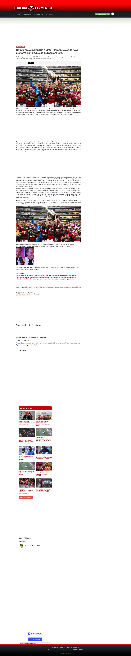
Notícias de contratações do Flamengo (28, 294)
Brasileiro (22, 541)
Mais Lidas (37, 14)
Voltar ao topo (66, 653)
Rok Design (63, 650)
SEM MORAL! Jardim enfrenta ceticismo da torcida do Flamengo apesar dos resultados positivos (46, 277)
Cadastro (44, 14)
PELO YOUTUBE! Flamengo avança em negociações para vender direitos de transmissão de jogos (46, 275)
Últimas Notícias (27, 14)
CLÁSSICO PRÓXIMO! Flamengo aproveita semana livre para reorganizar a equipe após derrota (45, 279)
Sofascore (35, 643)
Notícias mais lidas (22, 296)
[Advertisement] (86, 8)
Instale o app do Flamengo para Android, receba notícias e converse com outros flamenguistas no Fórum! (48, 287)
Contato (51, 14)
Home (19, 14)
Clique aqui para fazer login (102, 14)
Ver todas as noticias (26, 497)
